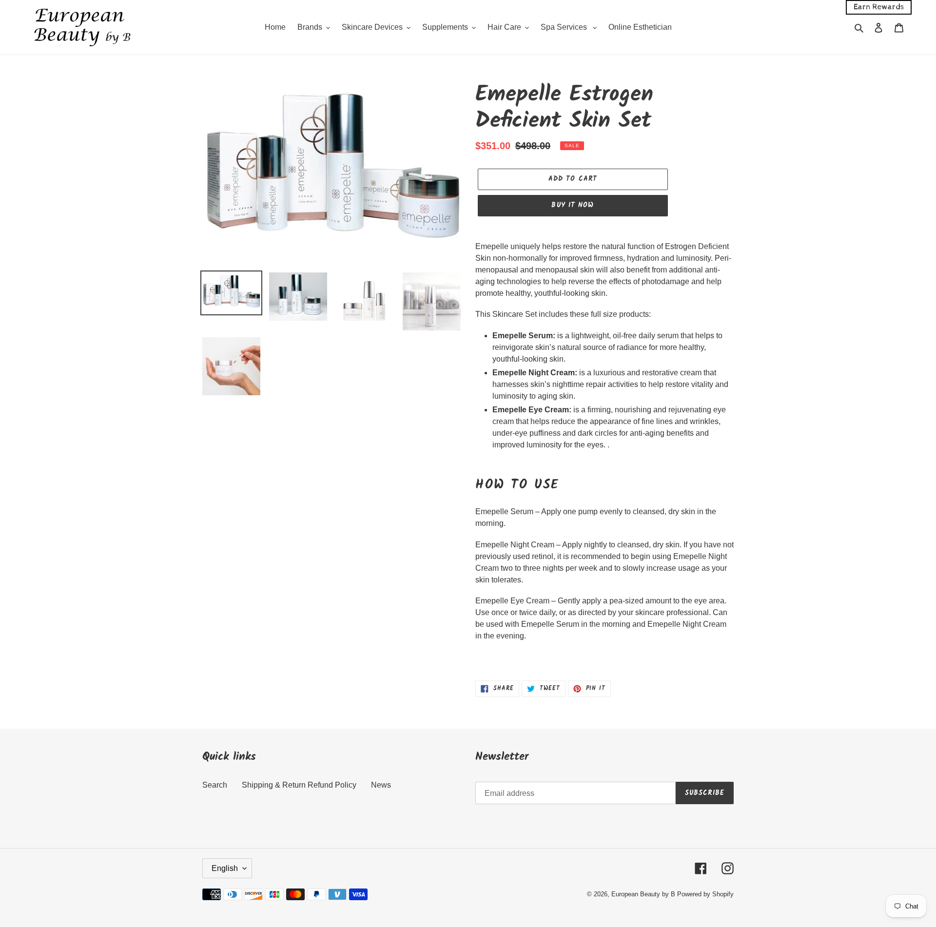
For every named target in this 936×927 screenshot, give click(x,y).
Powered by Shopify (705, 894)
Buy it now (572, 205)
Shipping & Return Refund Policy (299, 785)
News (381, 785)
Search (214, 785)
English (225, 868)
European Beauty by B (643, 894)
